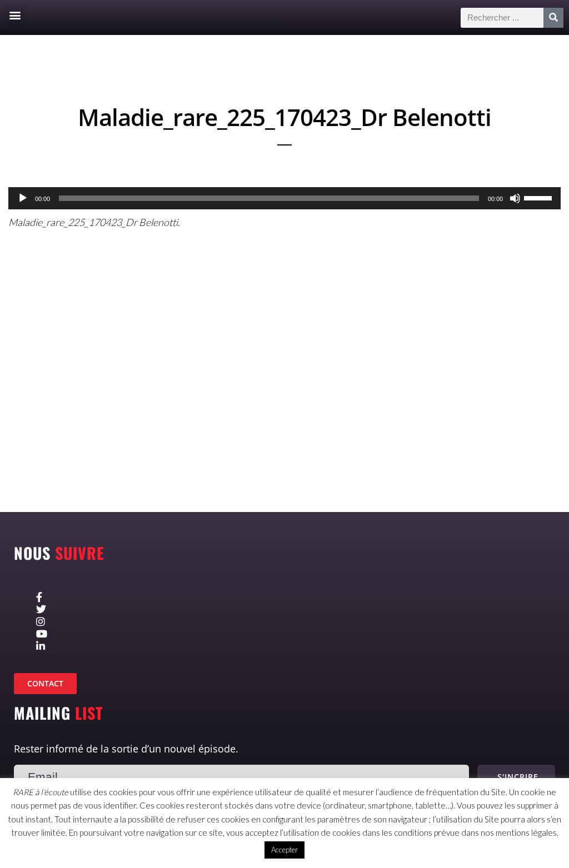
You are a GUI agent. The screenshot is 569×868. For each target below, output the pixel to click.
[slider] (539, 197)
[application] (284, 198)
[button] (15, 15)
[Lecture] (22, 198)
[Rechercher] (553, 18)
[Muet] (515, 198)
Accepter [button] (284, 849)
